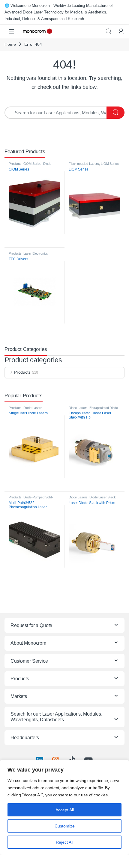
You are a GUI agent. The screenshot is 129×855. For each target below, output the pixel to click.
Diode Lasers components (25, 409)
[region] (64, 807)
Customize (65, 826)
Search (108, 31)
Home (10, 44)
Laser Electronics (35, 253)
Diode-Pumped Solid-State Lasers (30, 165)
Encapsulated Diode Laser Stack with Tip (93, 409)
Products (15, 163)
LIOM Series (109, 163)
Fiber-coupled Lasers (84, 163)
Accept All (65, 809)
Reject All (64, 842)
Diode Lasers (78, 408)
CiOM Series (32, 163)
